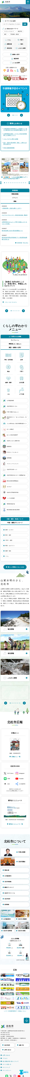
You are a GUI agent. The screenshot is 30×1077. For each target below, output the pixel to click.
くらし (9, 40)
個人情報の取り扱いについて (11, 1061)
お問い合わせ (7, 1049)
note (8, 784)
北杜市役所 (7, 898)
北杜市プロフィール (9, 893)
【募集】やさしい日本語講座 (11, 177)
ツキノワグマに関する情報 (10, 139)
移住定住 (9, 48)
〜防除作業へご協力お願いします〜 (11, 208)
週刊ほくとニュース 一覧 (16, 824)
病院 (5, 34)
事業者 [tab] (15, 344)
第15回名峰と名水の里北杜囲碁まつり (12, 230)
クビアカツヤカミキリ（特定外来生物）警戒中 (15, 215)
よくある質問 (16, 62)
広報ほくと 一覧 (15, 756)
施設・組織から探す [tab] (15, 347)
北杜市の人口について (15, 940)
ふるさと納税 (22, 48)
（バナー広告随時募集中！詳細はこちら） (15, 1011)
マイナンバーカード (9, 31)
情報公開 (6, 870)
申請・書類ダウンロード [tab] (15, 522)
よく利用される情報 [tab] (15, 336)
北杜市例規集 (7, 881)
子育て (21, 40)
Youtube (21, 778)
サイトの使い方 (7, 1064)
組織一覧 (21, 1045)
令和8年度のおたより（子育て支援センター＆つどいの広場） (14, 222)
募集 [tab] (15, 201)
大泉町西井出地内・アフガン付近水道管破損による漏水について (15, 134)
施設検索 (16, 58)
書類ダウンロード (9, 887)
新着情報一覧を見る (22, 243)
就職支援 (9, 44)
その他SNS (22, 784)
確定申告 (20, 31)
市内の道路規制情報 (8, 147)
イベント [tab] (15, 197)
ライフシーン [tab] (15, 340)
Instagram (21, 773)
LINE (8, 778)
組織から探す (16, 54)
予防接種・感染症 (14, 34)
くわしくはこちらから (11, 297)
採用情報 (6, 904)
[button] (8, 115)
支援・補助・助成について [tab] (15, 519)
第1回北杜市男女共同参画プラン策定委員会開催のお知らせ (14, 238)
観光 (22, 44)
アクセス (5, 1058)
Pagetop (26, 1021)
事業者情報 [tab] (15, 194)
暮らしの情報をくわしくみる (16, 567)
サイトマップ (6, 1067)
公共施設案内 (7, 875)
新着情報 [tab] (15, 190)
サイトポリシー (7, 1070)
